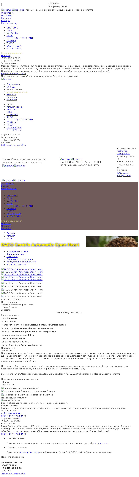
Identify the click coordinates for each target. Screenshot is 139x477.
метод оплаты (100, 443)
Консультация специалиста (21, 261)
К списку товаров (16, 264)
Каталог (11, 235)
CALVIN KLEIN (14, 45)
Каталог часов (9, 23)
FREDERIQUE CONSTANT (20, 38)
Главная (11, 233)
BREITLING (12, 27)
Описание (12, 256)
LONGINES (12, 33)
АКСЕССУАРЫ (14, 48)
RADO (10, 35)
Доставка (6, 15)
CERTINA (11, 40)
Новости (5, 55)
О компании (7, 13)
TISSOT (10, 43)
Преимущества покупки (20, 259)
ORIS (9, 30)
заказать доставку (29, 452)
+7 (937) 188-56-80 (11, 413)
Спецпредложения (11, 53)
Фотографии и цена (17, 251)
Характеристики (15, 254)
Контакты (6, 18)
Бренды (5, 20)
